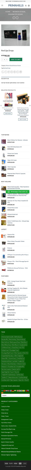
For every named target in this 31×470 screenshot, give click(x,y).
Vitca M (26, 380)
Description (5, 78)
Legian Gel (21, 361)
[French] (11, 390)
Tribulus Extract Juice (13, 377)
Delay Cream (5, 409)
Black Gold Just (5, 342)
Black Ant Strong (21, 339)
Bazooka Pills (5, 339)
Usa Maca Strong (23, 377)
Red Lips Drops (6, 68)
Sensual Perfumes (6, 438)
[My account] (26, 5)
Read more (8, 113)
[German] (13, 390)
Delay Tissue (5, 416)
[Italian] (17, 390)
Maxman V (4, 366)
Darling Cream (5, 350)
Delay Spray (4, 413)
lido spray (4, 363)
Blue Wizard (15, 345)
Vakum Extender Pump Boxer (9, 448)
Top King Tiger (19, 374)
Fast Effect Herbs (6, 422)
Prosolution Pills (20, 366)
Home (7, 12)
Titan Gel (16, 372)
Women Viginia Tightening (8, 455)
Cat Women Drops (6, 347)
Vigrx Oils (21, 380)
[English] (9, 390)
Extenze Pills (4, 358)
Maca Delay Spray (12, 363)
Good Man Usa (20, 358)
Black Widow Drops (6, 345)
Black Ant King (12, 339)
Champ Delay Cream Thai (18, 347)
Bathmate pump (18, 336)
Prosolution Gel (11, 366)
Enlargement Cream (6, 419)
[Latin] (24, 390)
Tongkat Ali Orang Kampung (8, 374)
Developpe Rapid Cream (7, 353)
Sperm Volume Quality (7, 442)
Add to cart (16, 59)
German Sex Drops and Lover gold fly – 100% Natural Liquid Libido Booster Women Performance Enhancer (23, 112)
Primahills (15, 5)
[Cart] (29, 5)
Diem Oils (25, 353)
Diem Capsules (18, 353)
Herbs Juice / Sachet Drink (8, 426)
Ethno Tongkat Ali (19, 355)
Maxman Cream (21, 363)
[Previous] (1, 109)
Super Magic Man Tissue (7, 372)
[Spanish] (2, 392)
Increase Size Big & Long (8, 429)
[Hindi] (15, 390)
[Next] (30, 109)
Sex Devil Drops (8, 109)
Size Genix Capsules (6, 369)
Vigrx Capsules (13, 380)
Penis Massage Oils (6, 432)
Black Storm (24, 342)
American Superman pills (7, 336)
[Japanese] (19, 390)
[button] (17, 191)
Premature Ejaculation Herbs (9, 435)
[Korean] (22, 390)
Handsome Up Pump (6, 361)
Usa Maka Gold (5, 380)
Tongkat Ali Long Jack (7, 445)
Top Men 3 (4, 377)
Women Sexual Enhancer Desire (13, 65)
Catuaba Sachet (23, 345)
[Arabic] (2, 390)
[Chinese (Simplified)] (4, 390)
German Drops (12, 358)
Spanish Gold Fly (16, 369)
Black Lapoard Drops (15, 342)
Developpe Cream (14, 350)
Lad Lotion (15, 361)
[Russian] (28, 390)
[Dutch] (7, 390)
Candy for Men (5, 406)
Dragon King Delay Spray (7, 355)
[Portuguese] (26, 390)
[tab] (15, 78)
